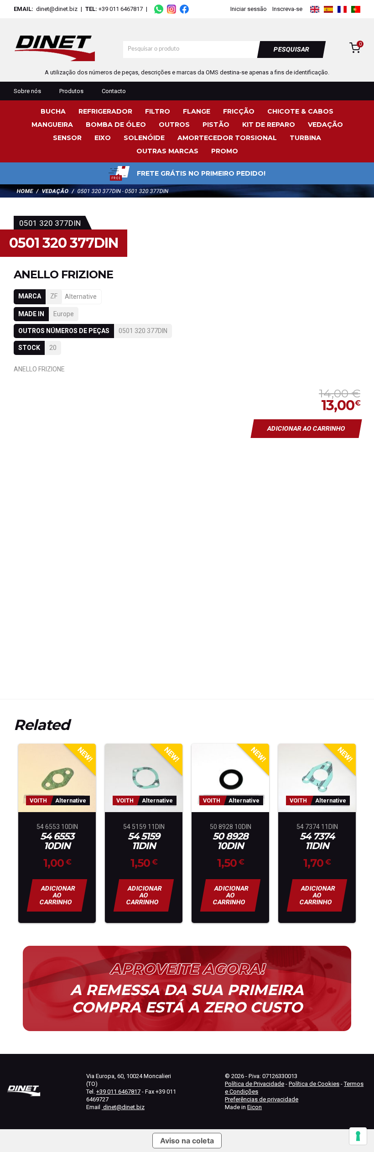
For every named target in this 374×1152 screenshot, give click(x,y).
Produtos (71, 91)
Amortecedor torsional (227, 138)
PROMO (224, 151)
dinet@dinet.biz (56, 8)
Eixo (102, 138)
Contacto (114, 91)
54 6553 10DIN (57, 841)
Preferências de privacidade (261, 1099)
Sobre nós (27, 91)
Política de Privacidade (254, 1083)
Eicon (254, 1107)
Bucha (53, 111)
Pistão (216, 124)
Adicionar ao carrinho (306, 428)
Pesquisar (291, 49)
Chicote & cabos (300, 111)
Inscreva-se (287, 8)
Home (25, 191)
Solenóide (144, 138)
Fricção (239, 111)
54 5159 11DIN (144, 841)
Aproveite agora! (187, 969)
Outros (174, 124)
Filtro (157, 111)
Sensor (67, 138)
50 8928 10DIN (230, 841)
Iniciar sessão (248, 8)
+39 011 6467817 (121, 8)
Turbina (305, 138)
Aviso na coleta (187, 1140)
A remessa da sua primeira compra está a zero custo (187, 998)
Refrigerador (105, 111)
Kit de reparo (268, 124)
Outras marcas (167, 151)
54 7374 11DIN (317, 841)
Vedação (325, 124)
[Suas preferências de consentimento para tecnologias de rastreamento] (358, 1136)
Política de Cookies (314, 1083)
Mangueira (52, 124)
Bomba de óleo (116, 124)
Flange (196, 111)
